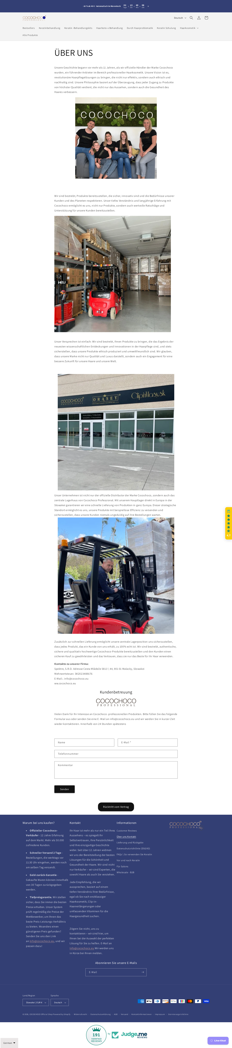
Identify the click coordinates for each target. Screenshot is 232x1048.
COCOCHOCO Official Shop (41, 1014)
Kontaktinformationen (141, 1014)
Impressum (160, 1014)
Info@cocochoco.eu (42, 941)
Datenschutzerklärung (101, 1014)
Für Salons (122, 866)
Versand (124, 1014)
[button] (189, 28)
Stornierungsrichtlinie (178, 1014)
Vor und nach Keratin (128, 860)
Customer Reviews (127, 830)
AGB (116, 1014)
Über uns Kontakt (126, 836)
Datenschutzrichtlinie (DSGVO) (133, 848)
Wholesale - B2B (125, 872)
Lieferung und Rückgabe (130, 842)
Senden (64, 789)
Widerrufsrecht (80, 1014)
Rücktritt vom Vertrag (116, 807)
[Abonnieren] (142, 972)
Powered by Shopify (61, 1014)
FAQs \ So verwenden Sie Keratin (134, 854)
